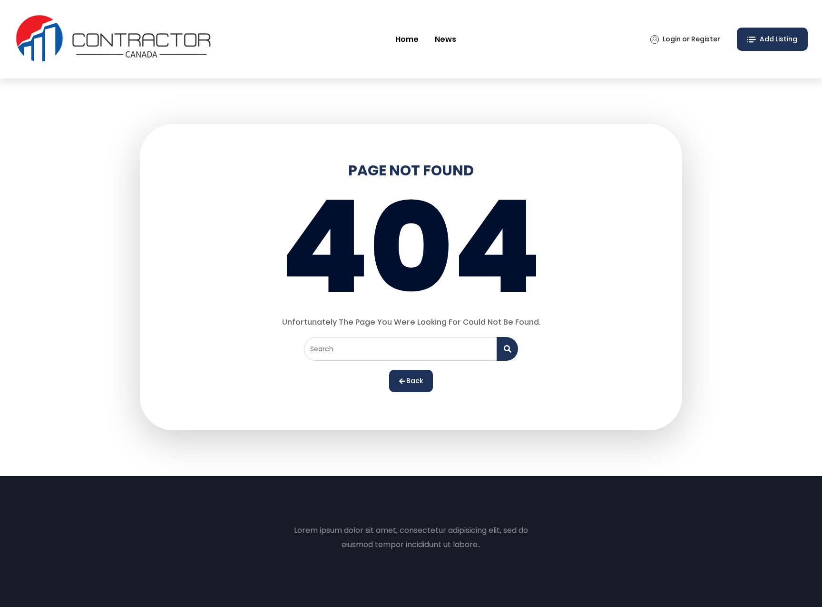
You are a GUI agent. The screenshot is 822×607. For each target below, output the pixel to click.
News (445, 39)
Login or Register (690, 39)
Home (407, 39)
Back (414, 380)
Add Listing (777, 39)
